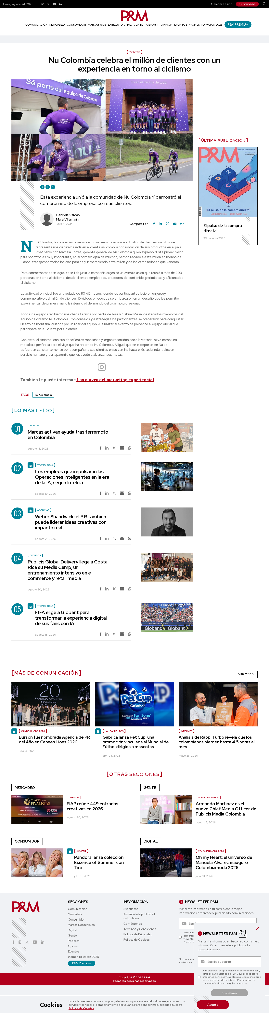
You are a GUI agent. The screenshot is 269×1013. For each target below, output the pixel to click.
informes (186, 731)
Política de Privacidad (137, 934)
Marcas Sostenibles (103, 24)
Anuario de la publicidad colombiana (139, 916)
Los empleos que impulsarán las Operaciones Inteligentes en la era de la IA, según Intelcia (72, 477)
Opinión (166, 24)
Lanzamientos (114, 731)
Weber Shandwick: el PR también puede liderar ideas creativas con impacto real (71, 522)
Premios (74, 797)
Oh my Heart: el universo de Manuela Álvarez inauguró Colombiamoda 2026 (224, 863)
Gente (138, 24)
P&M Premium (238, 24)
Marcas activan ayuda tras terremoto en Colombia (68, 434)
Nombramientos (208, 797)
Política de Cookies (81, 1008)
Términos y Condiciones (139, 929)
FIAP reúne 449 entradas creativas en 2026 (92, 806)
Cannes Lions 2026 (33, 731)
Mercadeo (57, 24)
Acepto (212, 1005)
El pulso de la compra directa (222, 228)
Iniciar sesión (223, 4)
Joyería (81, 851)
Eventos (180, 24)
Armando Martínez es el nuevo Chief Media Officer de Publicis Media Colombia (226, 809)
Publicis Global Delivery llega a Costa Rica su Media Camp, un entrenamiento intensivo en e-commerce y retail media (68, 570)
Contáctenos (132, 924)
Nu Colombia (43, 395)
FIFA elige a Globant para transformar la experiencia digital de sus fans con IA (71, 618)
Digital (126, 24)
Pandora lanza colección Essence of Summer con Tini (99, 863)
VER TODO (246, 674)
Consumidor (76, 24)
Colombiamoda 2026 (211, 851)
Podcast (152, 24)
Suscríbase (247, 4)
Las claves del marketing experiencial (115, 379)
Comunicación (36, 24)
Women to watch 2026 (206, 24)
